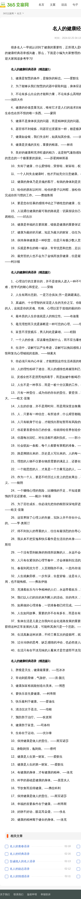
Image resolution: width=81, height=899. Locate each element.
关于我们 (5, 894)
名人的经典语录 (20, 853)
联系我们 (18, 894)
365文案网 (8, 13)
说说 (64, 4)
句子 (75, 4)
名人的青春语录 (20, 846)
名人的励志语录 (20, 868)
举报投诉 (45, 894)
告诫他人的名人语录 (22, 861)
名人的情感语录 (20, 876)
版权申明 (32, 894)
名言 (41, 4)
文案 (53, 4)
